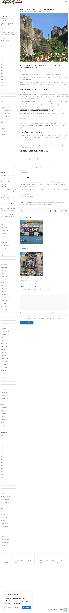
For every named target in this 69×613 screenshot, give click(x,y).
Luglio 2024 (3, 255)
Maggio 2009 (4, 410)
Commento (23, 294)
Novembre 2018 (5, 297)
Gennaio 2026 (4, 233)
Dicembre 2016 (4, 316)
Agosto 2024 (4, 252)
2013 (2, 67)
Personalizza (8, 607)
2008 (2, 52)
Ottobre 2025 (4, 242)
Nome (21, 312)
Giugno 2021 (4, 273)
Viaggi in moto (4, 140)
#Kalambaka (44, 202)
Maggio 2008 (4, 416)
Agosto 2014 (4, 343)
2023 (2, 95)
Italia (2, 122)
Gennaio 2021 (4, 276)
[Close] (31, 593)
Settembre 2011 (5, 386)
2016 (2, 76)
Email (37, 312)
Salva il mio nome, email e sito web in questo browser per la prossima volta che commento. (41, 318)
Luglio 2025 (3, 248)
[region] (17, 601)
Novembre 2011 (5, 383)
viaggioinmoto (49, 204)
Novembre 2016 (5, 319)
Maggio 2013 (4, 361)
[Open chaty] (65, 609)
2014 (2, 70)
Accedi (2, 536)
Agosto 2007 (4, 422)
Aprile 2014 (3, 349)
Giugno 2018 (4, 306)
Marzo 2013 (4, 364)
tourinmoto (43, 204)
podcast (3, 134)
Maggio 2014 (4, 346)
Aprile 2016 (3, 328)
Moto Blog (30, 11)
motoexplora (31, 204)
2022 (2, 92)
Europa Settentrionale (6, 116)
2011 (2, 61)
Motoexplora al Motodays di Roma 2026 (29, 247)
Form (2, 119)
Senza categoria (4, 137)
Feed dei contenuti (5, 539)
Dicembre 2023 (4, 258)
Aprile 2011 (3, 395)
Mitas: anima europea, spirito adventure (7, 28)
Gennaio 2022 (4, 264)
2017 (2, 79)
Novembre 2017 (5, 312)
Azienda (3, 107)
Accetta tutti (26, 607)
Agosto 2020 (4, 285)
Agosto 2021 (4, 270)
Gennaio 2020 (4, 294)
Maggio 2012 (4, 377)
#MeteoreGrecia (52, 202)
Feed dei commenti (5, 542)
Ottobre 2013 (4, 358)
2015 (2, 73)
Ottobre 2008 (4, 413)
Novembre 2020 (5, 282)
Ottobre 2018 (4, 300)
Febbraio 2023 (4, 261)
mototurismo (37, 204)
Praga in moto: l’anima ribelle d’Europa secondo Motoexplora (30, 279)
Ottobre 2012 (4, 370)
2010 (2, 58)
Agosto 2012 (4, 373)
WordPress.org (4, 545)
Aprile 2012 (3, 380)
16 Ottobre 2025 (23, 11)
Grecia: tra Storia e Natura (27, 196)
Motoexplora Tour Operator (44, 11)
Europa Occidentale (5, 110)
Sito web (55, 312)
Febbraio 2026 (4, 230)
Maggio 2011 (4, 392)
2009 (2, 55)
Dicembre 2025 (4, 236)
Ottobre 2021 (4, 267)
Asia (2, 104)
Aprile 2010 (3, 404)
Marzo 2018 (4, 309)
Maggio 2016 (4, 325)
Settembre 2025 (5, 245)
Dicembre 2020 (4, 279)
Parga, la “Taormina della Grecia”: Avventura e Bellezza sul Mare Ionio (8, 210)
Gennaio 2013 (4, 367)
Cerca (15, 9)
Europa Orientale (5, 113)
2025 (34, 11)
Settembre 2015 (5, 334)
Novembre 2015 (5, 331)
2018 (2, 82)
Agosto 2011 (4, 389)
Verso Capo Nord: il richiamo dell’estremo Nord (7, 39)
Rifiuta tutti (17, 607)
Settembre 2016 (5, 322)
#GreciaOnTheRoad (37, 202)
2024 (2, 98)
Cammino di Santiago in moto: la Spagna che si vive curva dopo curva (8, 34)
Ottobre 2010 (4, 398)
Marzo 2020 (4, 291)
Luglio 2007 (3, 425)
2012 (2, 64)
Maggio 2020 (4, 288)
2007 (2, 49)
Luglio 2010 (3, 401)
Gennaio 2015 (4, 340)
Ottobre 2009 (4, 407)
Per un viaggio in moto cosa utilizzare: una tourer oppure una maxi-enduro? (8, 216)
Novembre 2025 (5, 239)
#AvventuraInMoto (28, 202)
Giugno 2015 (4, 337)
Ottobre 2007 (4, 419)
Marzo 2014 (4, 352)
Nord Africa (4, 131)
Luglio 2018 (3, 303)
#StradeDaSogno (24, 204)
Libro (2, 125)
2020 (2, 85)
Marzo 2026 (4, 227)
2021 (2, 88)
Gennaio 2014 (4, 355)
